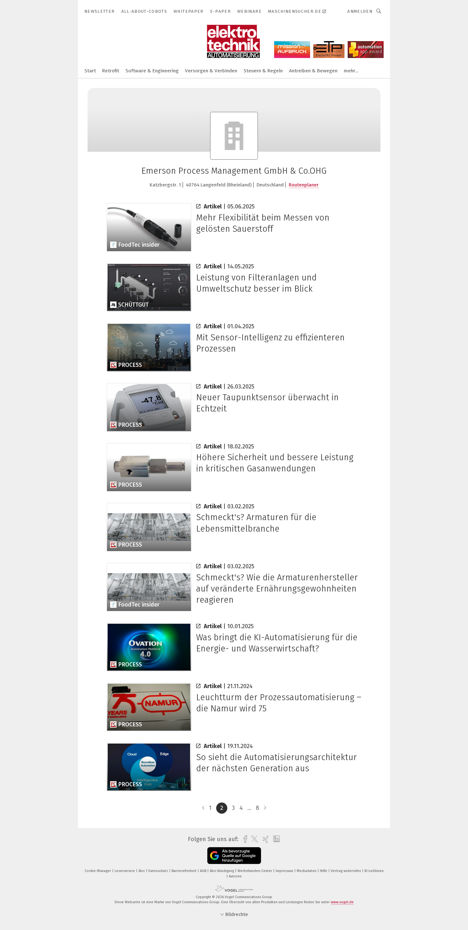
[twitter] (253, 839)
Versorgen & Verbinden (211, 71)
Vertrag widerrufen (346, 871)
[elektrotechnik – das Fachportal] (90, 70)
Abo (142, 871)
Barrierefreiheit (184, 871)
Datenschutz (158, 871)
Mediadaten (307, 871)
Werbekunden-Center (255, 871)
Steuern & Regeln (263, 71)
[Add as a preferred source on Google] (234, 855)
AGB (203, 871)
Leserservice (125, 871)
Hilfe (324, 871)
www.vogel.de (342, 902)
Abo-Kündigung (222, 871)
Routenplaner (304, 185)
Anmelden (359, 11)
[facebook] (243, 839)
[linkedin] (274, 839)
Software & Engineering (152, 71)
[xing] (264, 839)
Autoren (235, 876)
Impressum (285, 871)
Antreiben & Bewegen (313, 71)
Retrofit (110, 71)
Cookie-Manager (98, 871)
